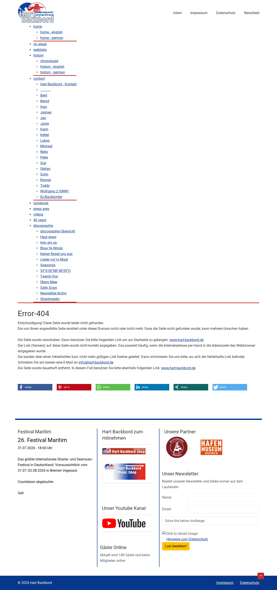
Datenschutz (225, 13)
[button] (35, 387)
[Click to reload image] (180, 533)
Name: (167, 497)
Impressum (199, 13)
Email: (167, 509)
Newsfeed (251, 13)
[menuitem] (37, 26)
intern (177, 13)
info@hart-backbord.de (96, 362)
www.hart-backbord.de (186, 340)
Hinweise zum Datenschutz (187, 539)
